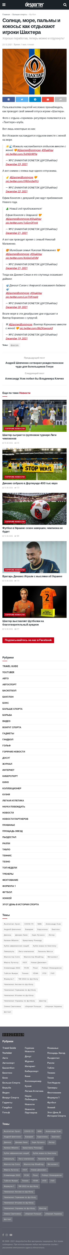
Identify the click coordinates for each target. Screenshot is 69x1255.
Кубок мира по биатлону (44, 946)
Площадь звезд (12, 831)
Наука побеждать (13, 806)
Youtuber (8, 672)
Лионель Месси (45, 951)
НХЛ (25, 962)
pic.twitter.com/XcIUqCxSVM (22, 258)
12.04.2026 (8, 629)
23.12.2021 (7, 44)
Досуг (6, 758)
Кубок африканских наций (16, 946)
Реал (35, 968)
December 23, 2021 (16, 164)
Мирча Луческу (11, 962)
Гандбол (7, 739)
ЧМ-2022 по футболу (28, 979)
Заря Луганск (38, 935)
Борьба (7, 715)
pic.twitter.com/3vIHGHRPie (21, 154)
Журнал (7, 764)
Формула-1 (9, 979)
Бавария (29, 929)
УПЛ (44, 973)
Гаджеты (8, 733)
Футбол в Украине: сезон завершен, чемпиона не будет (32, 529)
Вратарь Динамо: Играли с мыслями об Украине (32, 576)
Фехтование (10, 880)
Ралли (6, 843)
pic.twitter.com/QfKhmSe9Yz (22, 181)
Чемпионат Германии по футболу (20, 990)
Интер (52, 935)
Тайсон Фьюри (11, 973)
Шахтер (15, 345)
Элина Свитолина (12, 1006)
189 (17, 536)
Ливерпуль (9, 951)
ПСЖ (26, 968)
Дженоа (7, 935)
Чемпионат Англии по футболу (18, 984)
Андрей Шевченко (12, 929)
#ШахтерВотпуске (29, 150)
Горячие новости (15, 428)
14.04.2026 (8, 443)
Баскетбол (9, 690)
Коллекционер (11, 788)
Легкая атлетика (13, 800)
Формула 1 (9, 886)
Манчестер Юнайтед (33, 957)
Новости (8, 812)
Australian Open (12, 924)
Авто (5, 678)
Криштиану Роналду (32, 940)
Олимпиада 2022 (12, 968)
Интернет (8, 770)
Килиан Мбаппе (11, 940)
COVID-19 (28, 924)
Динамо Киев (21, 935)
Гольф (6, 745)
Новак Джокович (39, 962)
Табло (6, 849)
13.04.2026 (8, 488)
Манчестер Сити (12, 957)
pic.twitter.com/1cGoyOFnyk (22, 223)
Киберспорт (10, 776)
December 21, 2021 (16, 233)
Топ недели (9, 867)
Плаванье (8, 825)
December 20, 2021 (16, 307)
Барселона (42, 929)
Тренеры (7, 874)
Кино (5, 782)
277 (17, 629)
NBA (40, 924)
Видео (6, 721)
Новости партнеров (15, 819)
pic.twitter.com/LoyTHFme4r (22, 297)
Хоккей (7, 898)
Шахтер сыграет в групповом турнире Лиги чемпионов (29, 436)
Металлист (53, 957)
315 (17, 443)
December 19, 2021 (16, 338)
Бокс (5, 703)
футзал (7, 1012)
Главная (6, 14)
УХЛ (52, 973)
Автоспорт (9, 684)
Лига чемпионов (26, 951)
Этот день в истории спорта (20, 904)
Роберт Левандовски (52, 968)
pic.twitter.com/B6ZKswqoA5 (36, 328)
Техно (6, 861)
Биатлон (7, 697)
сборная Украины (53, 1006)
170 (17, 581)
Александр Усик (53, 924)
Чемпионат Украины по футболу (19, 1001)
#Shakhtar (47, 150)
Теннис (7, 855)
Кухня (6, 794)
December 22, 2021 (16, 191)
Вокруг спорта (11, 727)
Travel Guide (10, 666)
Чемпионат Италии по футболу (19, 995)
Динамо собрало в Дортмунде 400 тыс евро (30, 483)
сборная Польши (33, 1006)
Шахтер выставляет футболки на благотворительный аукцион (23, 622)
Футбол (32, 14)
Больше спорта (20, 14)
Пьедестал (9, 837)
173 (17, 488)
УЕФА (35, 973)
